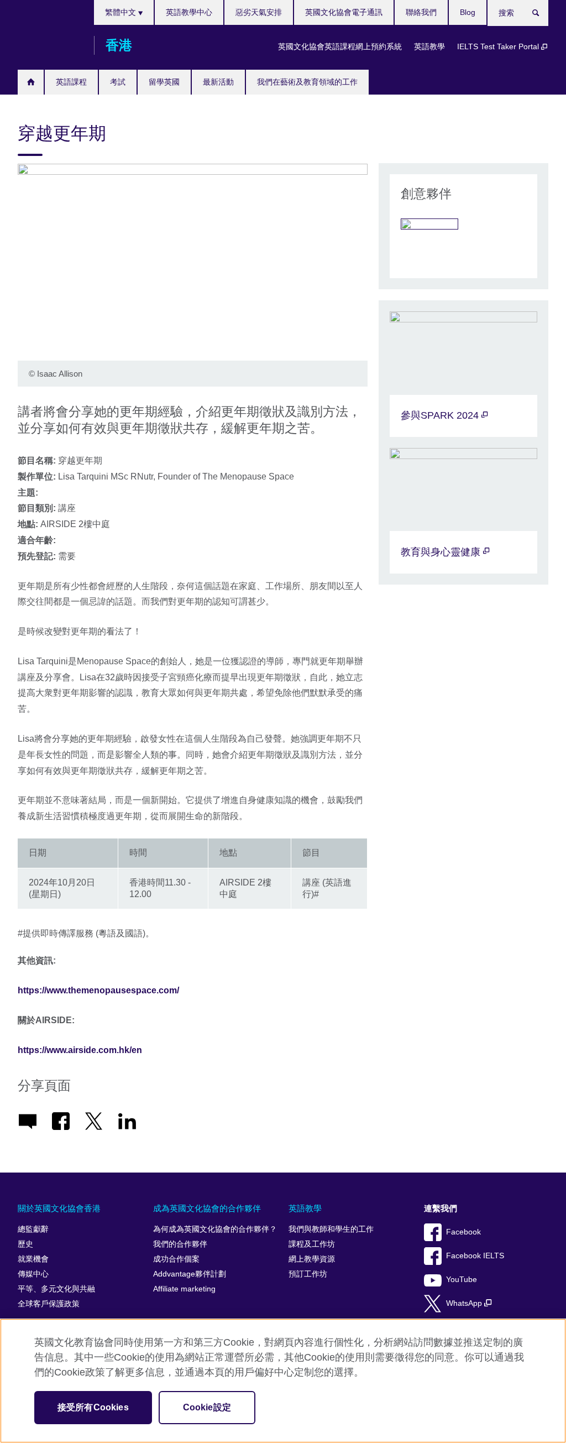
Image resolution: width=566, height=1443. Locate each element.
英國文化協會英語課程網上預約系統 (340, 46)
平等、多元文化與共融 (56, 1289)
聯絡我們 (421, 12)
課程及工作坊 (312, 1244)
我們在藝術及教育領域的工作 (307, 81)
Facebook (463, 1232)
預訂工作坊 (308, 1274)
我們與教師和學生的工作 (331, 1229)
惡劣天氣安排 (258, 12)
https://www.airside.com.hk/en (80, 1050)
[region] (283, 1381)
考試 (117, 81)
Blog (467, 12)
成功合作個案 (176, 1259)
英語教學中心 (189, 12)
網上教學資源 (312, 1259)
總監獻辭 (33, 1229)
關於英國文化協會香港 (59, 1208)
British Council (50, 45)
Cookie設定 (207, 1407)
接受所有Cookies (93, 1407)
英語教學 (429, 46)
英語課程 (71, 81)
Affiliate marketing (184, 1289)
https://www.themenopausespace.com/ (98, 990)
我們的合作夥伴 (180, 1244)
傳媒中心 (33, 1274)
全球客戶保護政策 (49, 1304)
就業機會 (33, 1259)
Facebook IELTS (475, 1256)
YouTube (461, 1279)
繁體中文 (121, 12)
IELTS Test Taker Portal (499, 46)
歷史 (25, 1244)
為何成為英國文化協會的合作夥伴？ (215, 1229)
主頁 (31, 82)
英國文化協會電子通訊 (343, 12)
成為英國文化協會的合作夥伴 (207, 1208)
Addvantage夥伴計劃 (189, 1274)
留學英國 (164, 81)
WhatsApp (465, 1303)
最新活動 (218, 81)
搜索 (541, 14)
